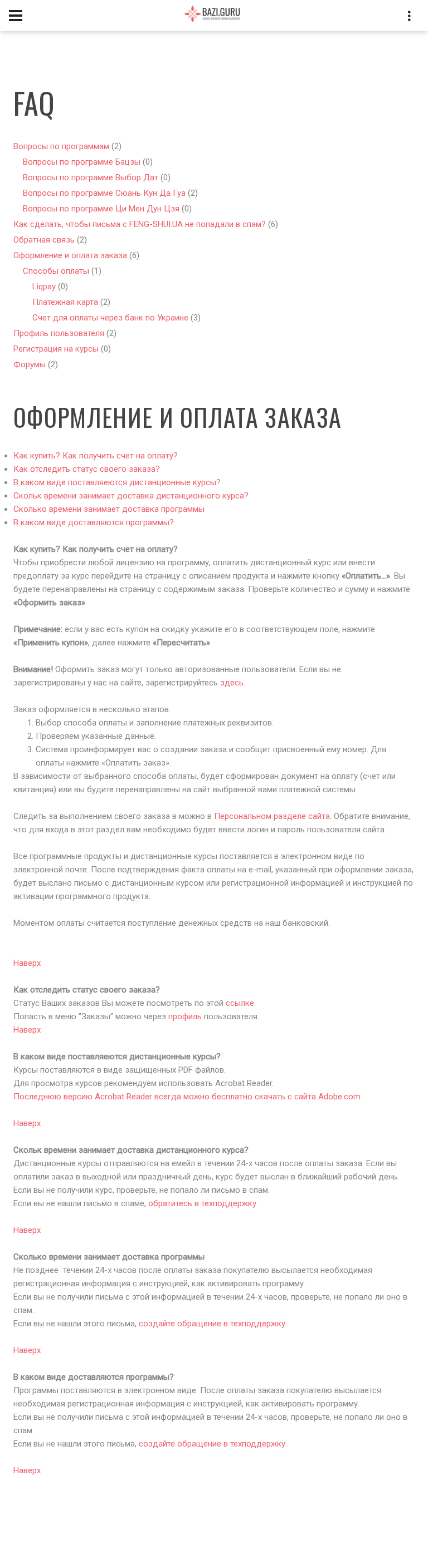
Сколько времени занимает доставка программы (109, 509)
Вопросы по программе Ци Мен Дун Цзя (101, 209)
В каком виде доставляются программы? (93, 522)
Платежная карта (65, 302)
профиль (185, 1016)
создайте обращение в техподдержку (212, 1324)
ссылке (240, 1003)
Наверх (27, 963)
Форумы (29, 364)
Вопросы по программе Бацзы (81, 162)
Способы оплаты (56, 271)
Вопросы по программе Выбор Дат (90, 177)
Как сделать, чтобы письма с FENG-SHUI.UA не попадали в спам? (139, 224)
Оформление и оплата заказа (70, 255)
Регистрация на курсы (56, 349)
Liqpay (44, 287)
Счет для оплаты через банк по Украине (110, 318)
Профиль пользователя (59, 333)
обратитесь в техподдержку (202, 1203)
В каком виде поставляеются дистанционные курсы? (117, 482)
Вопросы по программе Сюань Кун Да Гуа (104, 193)
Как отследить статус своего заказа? (86, 469)
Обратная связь (44, 240)
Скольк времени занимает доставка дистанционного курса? (131, 496)
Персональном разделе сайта (272, 816)
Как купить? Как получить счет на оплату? (95, 456)
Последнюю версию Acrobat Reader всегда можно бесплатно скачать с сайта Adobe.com (187, 1097)
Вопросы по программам (61, 146)
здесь (232, 683)
